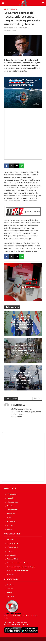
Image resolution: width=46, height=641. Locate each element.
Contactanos (11, 555)
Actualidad (10, 498)
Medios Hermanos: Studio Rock (17, 571)
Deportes (10, 506)
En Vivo (9, 551)
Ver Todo (37, 398)
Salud (9, 518)
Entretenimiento (12, 510)
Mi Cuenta (10, 540)
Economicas (11, 521)
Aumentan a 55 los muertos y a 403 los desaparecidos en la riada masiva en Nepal (23, 349)
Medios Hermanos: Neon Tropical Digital (20, 567)
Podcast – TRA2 (12, 559)
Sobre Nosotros (12, 543)
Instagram (10, 596)
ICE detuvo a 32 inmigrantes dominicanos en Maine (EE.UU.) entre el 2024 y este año (23, 376)
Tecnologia (11, 514)
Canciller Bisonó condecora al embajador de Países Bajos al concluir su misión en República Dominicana (23, 322)
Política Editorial (12, 547)
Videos (9, 529)
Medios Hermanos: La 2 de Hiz (17, 563)
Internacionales (10, 9)
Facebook (10, 585)
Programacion (12, 494)
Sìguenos (10, 574)
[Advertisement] (23, 134)
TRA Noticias (24, 27)
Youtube (10, 589)
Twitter (9, 593)
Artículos (10, 525)
